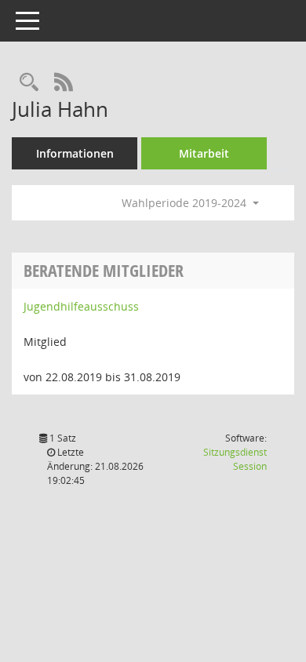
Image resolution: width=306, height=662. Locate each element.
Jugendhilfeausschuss (81, 306)
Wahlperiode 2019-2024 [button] (186, 202)
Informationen (75, 153)
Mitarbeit (204, 153)
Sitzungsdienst (235, 459)
